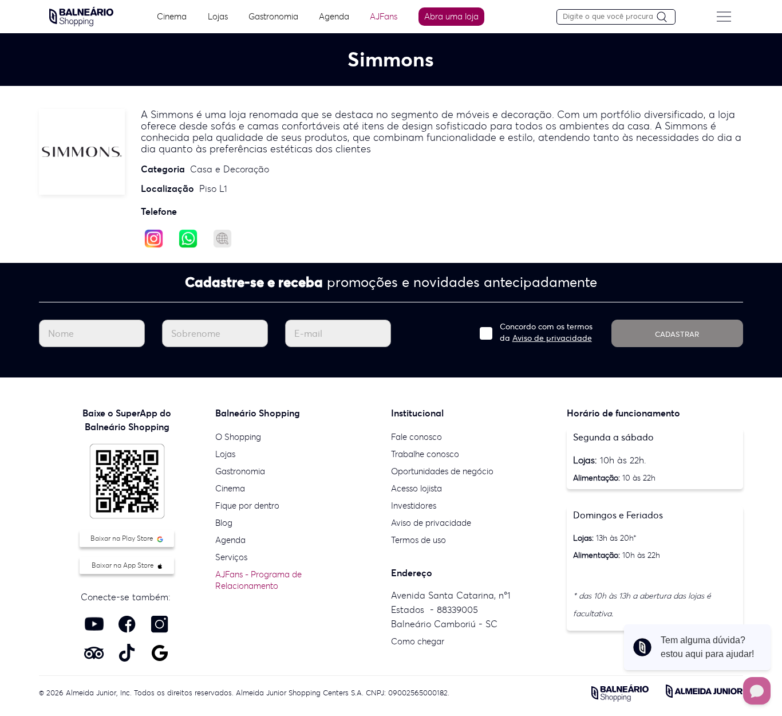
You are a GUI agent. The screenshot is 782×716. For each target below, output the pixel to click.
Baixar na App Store (124, 565)
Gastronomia (273, 16)
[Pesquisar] (666, 17)
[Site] (222, 238)
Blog (223, 522)
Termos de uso (418, 539)
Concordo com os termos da (546, 332)
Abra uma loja (451, 16)
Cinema (172, 16)
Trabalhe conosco (425, 454)
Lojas (218, 16)
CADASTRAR (677, 334)
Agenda (334, 16)
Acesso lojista (416, 488)
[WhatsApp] (188, 238)
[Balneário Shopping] (81, 15)
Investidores (413, 505)
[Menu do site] (723, 16)
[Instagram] (154, 238)
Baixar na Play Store (122, 538)
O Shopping (238, 436)
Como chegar (417, 641)
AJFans (383, 16)
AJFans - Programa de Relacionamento (258, 580)
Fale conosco (416, 436)
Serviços (231, 557)
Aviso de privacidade (552, 338)
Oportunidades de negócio (442, 471)
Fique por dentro (247, 505)
